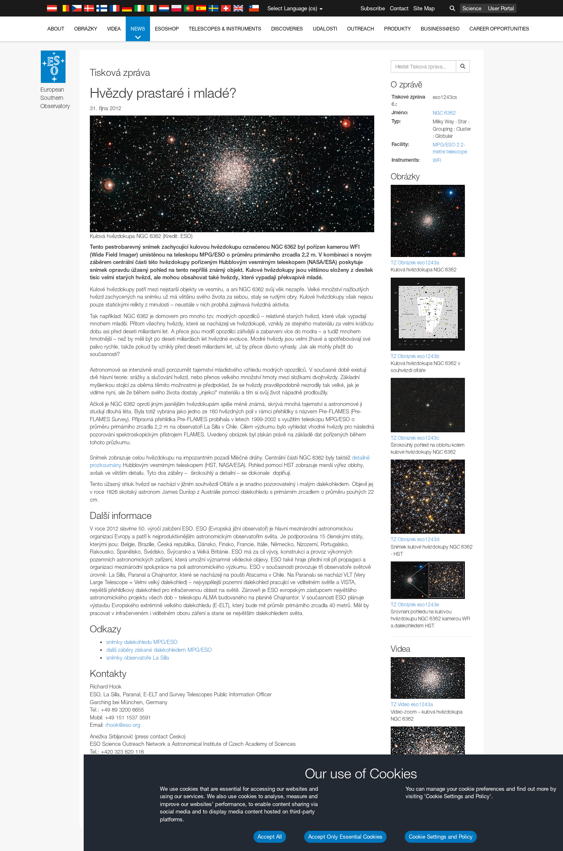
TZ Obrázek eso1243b (415, 356)
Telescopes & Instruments (225, 29)
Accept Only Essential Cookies (345, 836)
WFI (437, 160)
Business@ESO (440, 29)
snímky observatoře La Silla (137, 657)
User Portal (501, 8)
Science (471, 8)
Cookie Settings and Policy (441, 836)
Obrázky (85, 29)
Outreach (360, 29)
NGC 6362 (444, 113)
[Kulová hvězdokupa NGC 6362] (232, 174)
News (138, 29)
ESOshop (167, 29)
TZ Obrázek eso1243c (415, 438)
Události (325, 29)
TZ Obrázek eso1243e (415, 604)
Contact (399, 8)
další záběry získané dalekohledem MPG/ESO (159, 649)
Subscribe (373, 8)
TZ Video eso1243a (412, 704)
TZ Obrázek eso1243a (415, 262)
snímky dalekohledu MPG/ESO (142, 642)
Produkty (397, 29)
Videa (114, 29)
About (55, 29)
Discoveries (287, 29)
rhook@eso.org (123, 724)
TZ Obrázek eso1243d (415, 539)
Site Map (424, 8)
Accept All (270, 836)
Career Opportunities (499, 29)
